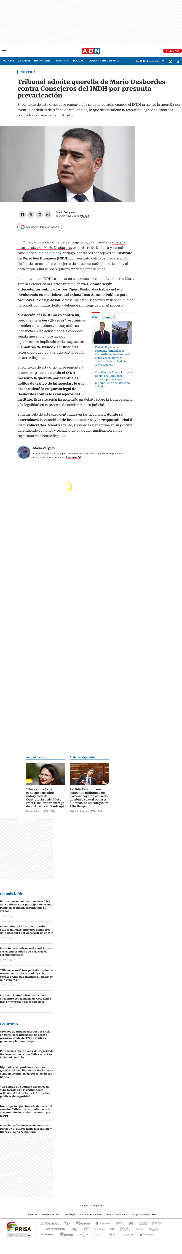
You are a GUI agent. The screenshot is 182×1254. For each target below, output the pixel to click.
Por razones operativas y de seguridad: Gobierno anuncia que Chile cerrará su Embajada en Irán (26, 1054)
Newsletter (170, 61)
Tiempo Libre (42, 60)
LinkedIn (39, 214)
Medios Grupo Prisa (18, 1235)
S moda (113, 1233)
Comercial (32, 1214)
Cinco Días (98, 1228)
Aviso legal (70, 1214)
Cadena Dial (111, 1228)
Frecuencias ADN (50, 1214)
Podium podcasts (82, 1233)
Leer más (71, 457)
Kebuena (154, 1228)
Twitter (30, 214)
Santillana (81, 1222)
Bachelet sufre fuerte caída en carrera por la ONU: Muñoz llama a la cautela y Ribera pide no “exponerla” (26, 1128)
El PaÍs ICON (97, 1233)
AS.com (130, 1222)
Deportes (24, 60)
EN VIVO (174, 50)
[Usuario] (178, 61)
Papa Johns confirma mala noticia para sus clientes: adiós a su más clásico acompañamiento (26, 951)
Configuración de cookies (143, 1214)
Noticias (8, 60)
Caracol (155, 1222)
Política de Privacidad (91, 1214)
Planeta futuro (139, 1228)
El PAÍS (49, 1222)
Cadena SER (118, 1222)
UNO (73, 1228)
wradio (84, 1228)
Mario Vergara (65, 212)
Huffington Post (54, 1228)
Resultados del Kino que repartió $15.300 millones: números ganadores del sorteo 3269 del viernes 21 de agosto (26, 929)
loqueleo (128, 1233)
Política (28, 72)
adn (142, 1222)
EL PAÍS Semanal (124, 1228)
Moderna (65, 1233)
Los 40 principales (64, 1222)
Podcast (79, 60)
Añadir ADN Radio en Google (42, 226)
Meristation (146, 1233)
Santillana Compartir (101, 1222)
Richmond (47, 1233)
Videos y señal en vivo (104, 60)
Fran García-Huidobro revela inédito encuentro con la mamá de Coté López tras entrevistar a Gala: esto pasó (25, 998)
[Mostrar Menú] (4, 51)
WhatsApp (48, 214)
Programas (62, 60)
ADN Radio (91, 51)
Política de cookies (116, 1214)
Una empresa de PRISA (19, 1226)
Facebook (22, 214)
